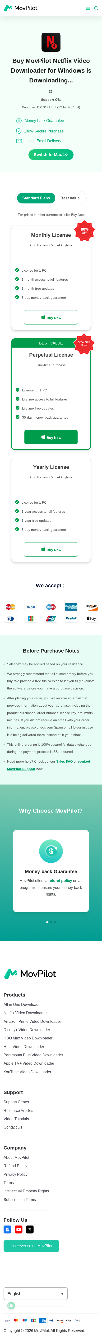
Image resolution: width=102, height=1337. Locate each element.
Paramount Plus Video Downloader (33, 1055)
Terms (9, 1182)
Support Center (16, 1102)
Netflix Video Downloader (25, 1013)
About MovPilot (16, 1157)
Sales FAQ (64, 761)
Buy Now (53, 318)
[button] (47, 922)
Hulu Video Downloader (24, 1046)
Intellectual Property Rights (26, 1191)
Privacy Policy (16, 1174)
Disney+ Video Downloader (27, 1030)
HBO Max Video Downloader (28, 1038)
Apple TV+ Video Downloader (29, 1063)
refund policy (60, 881)
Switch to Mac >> (51, 154)
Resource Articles (18, 1110)
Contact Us (13, 1127)
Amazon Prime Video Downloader (32, 1021)
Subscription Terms (20, 1199)
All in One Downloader (23, 1004)
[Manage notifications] (11, 1305)
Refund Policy (15, 1166)
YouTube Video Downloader (27, 1072)
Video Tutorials (16, 1119)
